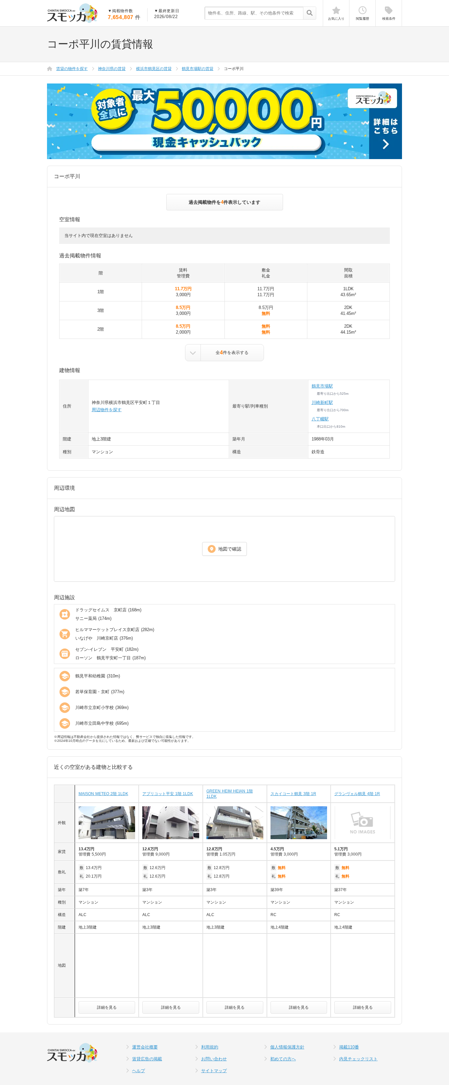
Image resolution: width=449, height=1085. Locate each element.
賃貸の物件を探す (72, 68)
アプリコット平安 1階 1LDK (167, 793)
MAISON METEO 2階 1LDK (103, 793)
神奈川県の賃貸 (112, 68)
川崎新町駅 (322, 402)
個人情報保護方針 (287, 1047)
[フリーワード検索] (309, 13)
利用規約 (209, 1047)
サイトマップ (214, 1070)
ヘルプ (138, 1070)
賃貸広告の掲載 (147, 1058)
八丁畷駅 (320, 418)
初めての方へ (283, 1058)
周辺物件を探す (107, 409)
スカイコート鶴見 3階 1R (293, 793)
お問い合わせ (214, 1058)
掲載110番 (349, 1047)
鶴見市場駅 (322, 386)
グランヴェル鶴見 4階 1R (357, 793)
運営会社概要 (145, 1047)
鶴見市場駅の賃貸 (197, 68)
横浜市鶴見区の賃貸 (154, 68)
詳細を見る (107, 1007)
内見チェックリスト (358, 1058)
